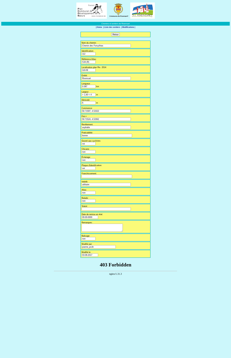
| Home (99, 27)
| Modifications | (128, 27)
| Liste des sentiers (112, 27)
